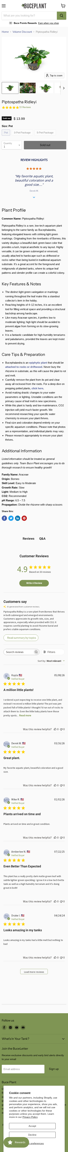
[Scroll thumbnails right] (63, 88)
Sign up (54, 1069)
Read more (25, 715)
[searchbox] (18, 652)
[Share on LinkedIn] (17, 518)
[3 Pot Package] (23, 136)
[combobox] (29, 16)
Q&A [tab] (42, 538)
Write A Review (34, 583)
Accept (32, 1126)
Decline (32, 1134)
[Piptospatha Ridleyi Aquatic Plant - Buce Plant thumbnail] (10, 88)
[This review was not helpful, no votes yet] (61, 729)
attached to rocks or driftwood (23, 366)
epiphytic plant (38, 362)
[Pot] (6, 136)
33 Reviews (25, 107)
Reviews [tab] (28, 538)
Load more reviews (34, 971)
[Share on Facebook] (4, 518)
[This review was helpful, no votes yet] (55, 729)
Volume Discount (22, 31)
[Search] (61, 16)
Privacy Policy (30, 1117)
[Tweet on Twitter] (11, 518)
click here (37, 388)
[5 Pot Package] (46, 136)
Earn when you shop (48, 23)
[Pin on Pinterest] (24, 518)
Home (5, 31)
